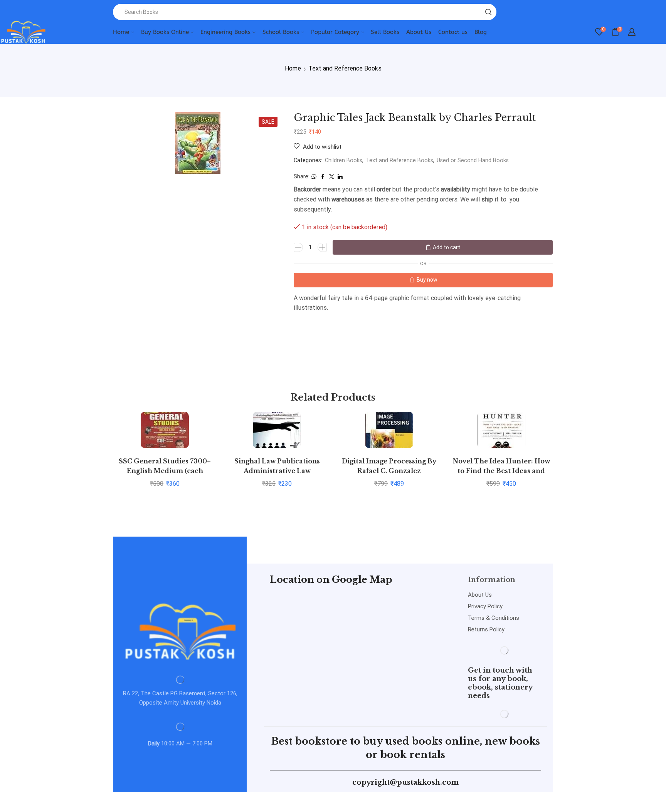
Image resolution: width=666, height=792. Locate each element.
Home (121, 32)
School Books (280, 32)
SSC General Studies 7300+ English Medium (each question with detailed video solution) (165, 476)
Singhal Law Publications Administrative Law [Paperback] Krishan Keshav (277, 471)
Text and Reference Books (345, 68)
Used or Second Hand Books (473, 160)
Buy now (427, 280)
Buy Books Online (165, 32)
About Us (418, 32)
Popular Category (335, 32)
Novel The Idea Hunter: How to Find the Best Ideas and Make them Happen (501, 471)
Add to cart (446, 247)
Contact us (453, 32)
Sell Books (385, 32)
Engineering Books (225, 32)
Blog (480, 32)
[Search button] (488, 12)
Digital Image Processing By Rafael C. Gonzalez (389, 466)
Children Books (343, 160)
